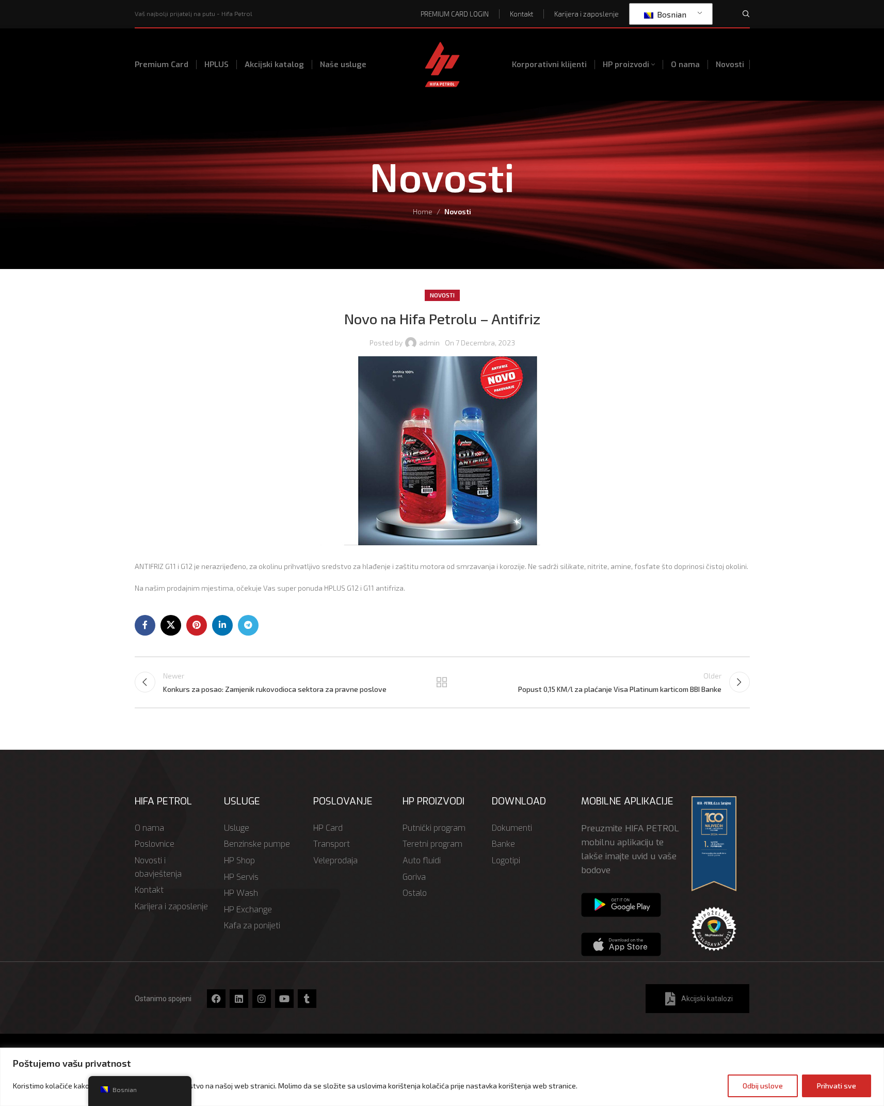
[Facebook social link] (145, 625)
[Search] (746, 14)
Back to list (442, 682)
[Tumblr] (307, 998)
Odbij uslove (763, 1085)
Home (422, 211)
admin (429, 342)
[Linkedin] (239, 998)
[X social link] (170, 625)
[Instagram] (261, 998)
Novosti (457, 211)
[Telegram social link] (248, 625)
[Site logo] (442, 63)
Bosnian (670, 14)
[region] (442, 1077)
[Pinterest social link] (196, 625)
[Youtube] (284, 998)
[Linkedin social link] (222, 625)
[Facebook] (216, 998)
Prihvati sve (836, 1085)
